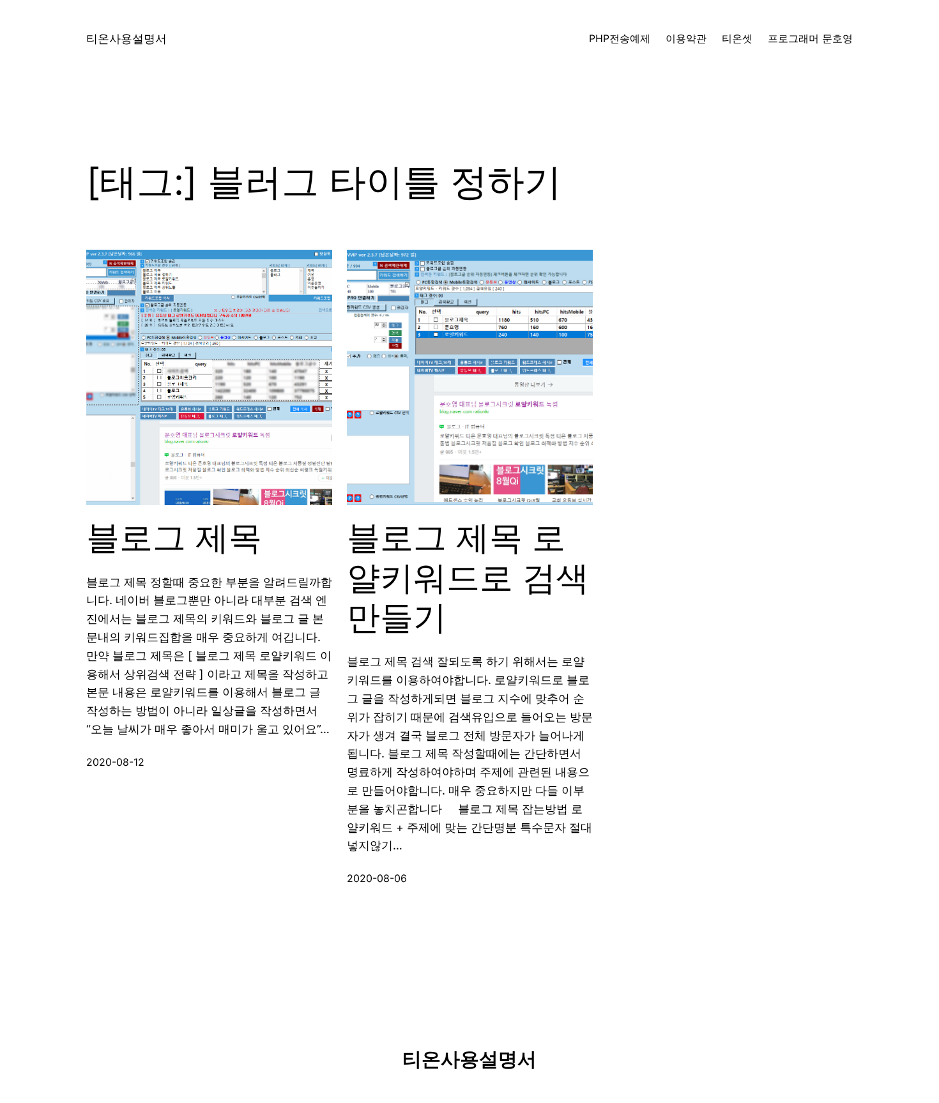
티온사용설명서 (126, 38)
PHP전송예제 (619, 38)
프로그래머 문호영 (810, 38)
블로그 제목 (174, 538)
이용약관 (686, 38)
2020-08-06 (377, 878)
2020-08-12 (115, 762)
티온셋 (737, 38)
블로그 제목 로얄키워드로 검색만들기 (468, 577)
